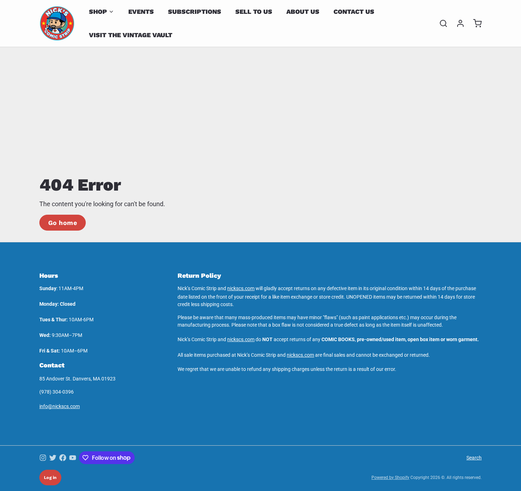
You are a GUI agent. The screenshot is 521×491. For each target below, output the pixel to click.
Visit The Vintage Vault (130, 35)
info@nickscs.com (59, 406)
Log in (50, 477)
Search (474, 458)
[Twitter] (52, 457)
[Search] (440, 23)
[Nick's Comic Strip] (57, 23)
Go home (62, 222)
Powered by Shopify (390, 477)
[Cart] (474, 23)
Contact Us (354, 11)
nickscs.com (240, 288)
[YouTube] (72, 457)
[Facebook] (62, 457)
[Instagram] (42, 457)
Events (141, 11)
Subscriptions (194, 11)
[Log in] (457, 23)
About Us (302, 11)
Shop (98, 11)
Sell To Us (253, 11)
